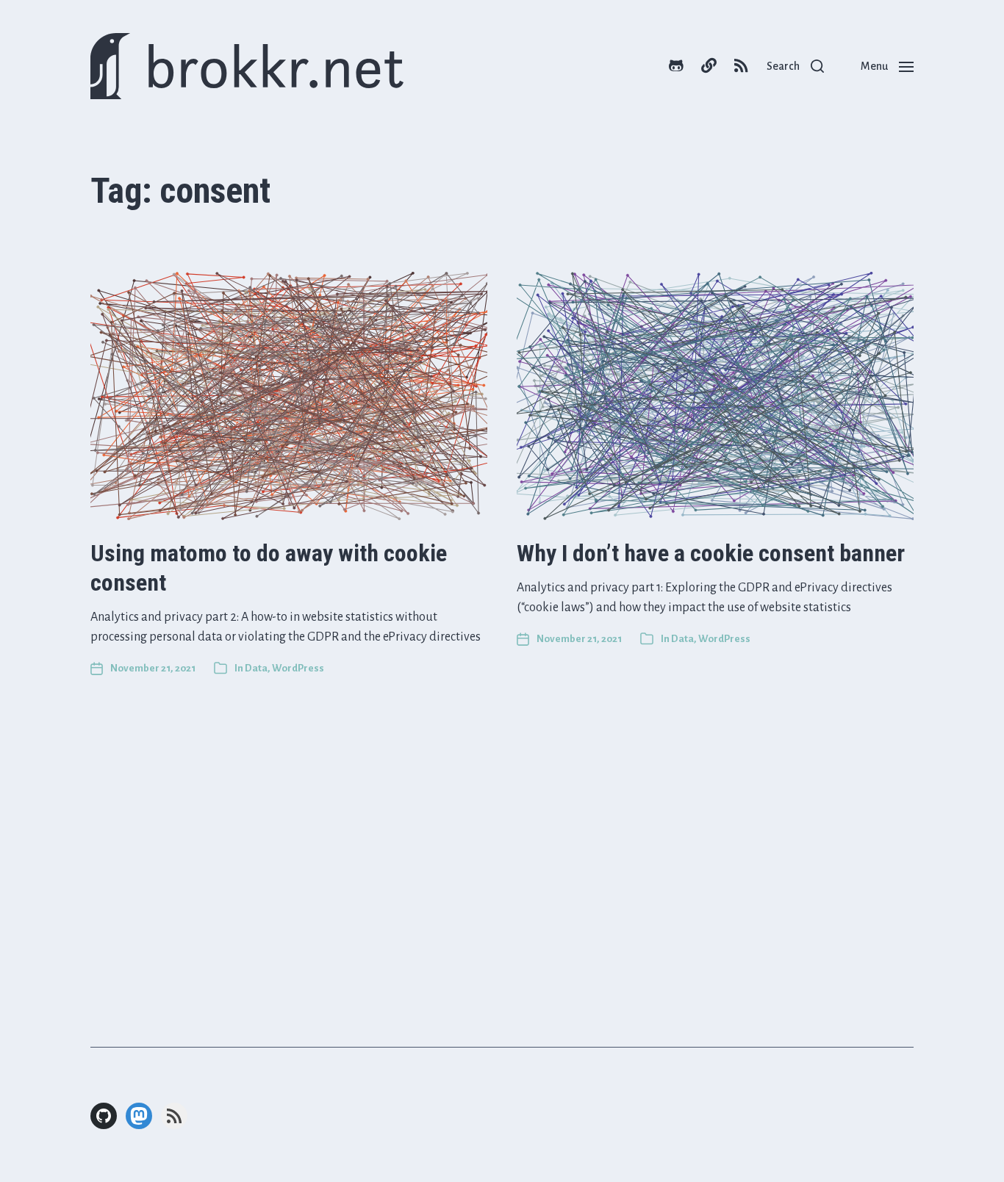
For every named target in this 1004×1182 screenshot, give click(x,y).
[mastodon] (708, 66)
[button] (795, 66)
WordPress (298, 668)
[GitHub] (103, 1116)
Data (256, 668)
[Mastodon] (139, 1116)
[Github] (676, 66)
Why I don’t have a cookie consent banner (711, 553)
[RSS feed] (741, 66)
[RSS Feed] (174, 1116)
